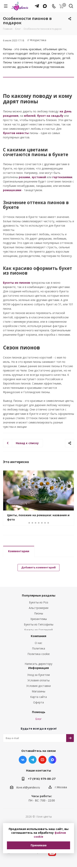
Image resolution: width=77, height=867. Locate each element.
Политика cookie (38, 654)
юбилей (30, 116)
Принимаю (39, 845)
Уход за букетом (38, 675)
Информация (38, 668)
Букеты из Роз (38, 602)
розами (24, 177)
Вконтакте (23, 760)
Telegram (33, 760)
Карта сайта (38, 697)
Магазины (38, 691)
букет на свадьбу (50, 116)
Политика (38, 648)
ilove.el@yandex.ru (28, 787)
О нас (38, 643)
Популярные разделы (38, 595)
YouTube (42, 760)
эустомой (39, 177)
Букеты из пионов (16, 282)
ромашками (12, 190)
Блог (38, 719)
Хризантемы (38, 619)
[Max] (44, 4)
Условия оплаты (38, 680)
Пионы (38, 613)
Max (52, 760)
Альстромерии (38, 608)
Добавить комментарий (38, 567)
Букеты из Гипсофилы (38, 624)
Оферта (38, 702)
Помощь (38, 712)
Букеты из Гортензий (38, 630)
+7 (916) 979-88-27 (41, 779)
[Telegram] (36, 4)
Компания (38, 636)
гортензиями (62, 177)
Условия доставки (38, 686)
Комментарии (18, 551)
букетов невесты (16, 133)
